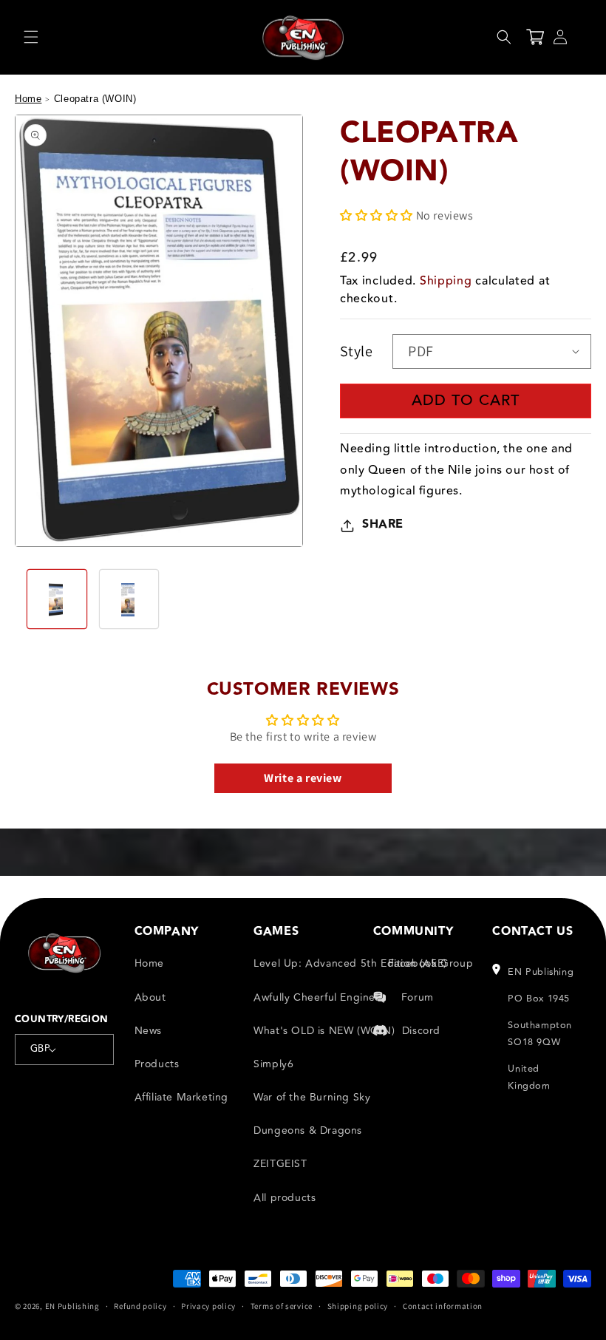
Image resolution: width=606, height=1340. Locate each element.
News (148, 1030)
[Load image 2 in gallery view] (129, 599)
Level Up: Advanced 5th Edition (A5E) (350, 963)
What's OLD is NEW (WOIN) (324, 1030)
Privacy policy (208, 1306)
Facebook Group (430, 963)
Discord (421, 1030)
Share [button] (383, 524)
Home (28, 98)
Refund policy (140, 1306)
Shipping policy (358, 1306)
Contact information (443, 1306)
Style (356, 351)
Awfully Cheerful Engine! (315, 997)
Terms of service (282, 1306)
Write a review (302, 778)
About (150, 997)
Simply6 (273, 1064)
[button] (31, 37)
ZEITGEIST (280, 1163)
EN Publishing (72, 1306)
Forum (417, 997)
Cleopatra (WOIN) (95, 98)
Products (157, 1064)
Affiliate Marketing (181, 1097)
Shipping (446, 281)
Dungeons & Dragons (307, 1130)
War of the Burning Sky (311, 1097)
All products (284, 1197)
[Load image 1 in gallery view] (57, 599)
